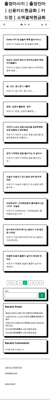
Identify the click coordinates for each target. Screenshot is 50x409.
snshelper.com (11, 373)
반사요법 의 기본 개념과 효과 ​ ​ (21, 329)
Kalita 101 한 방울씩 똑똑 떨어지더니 (23, 39)
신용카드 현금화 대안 (13, 367)
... (39, 44)
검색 (6, 291)
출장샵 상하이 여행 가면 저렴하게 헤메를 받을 (24, 313)
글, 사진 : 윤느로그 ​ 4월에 (18, 86)
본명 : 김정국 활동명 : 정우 (18, 106)
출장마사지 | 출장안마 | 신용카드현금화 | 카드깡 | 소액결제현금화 (25, 10)
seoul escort (10, 384)
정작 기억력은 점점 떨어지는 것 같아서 (24, 153)
